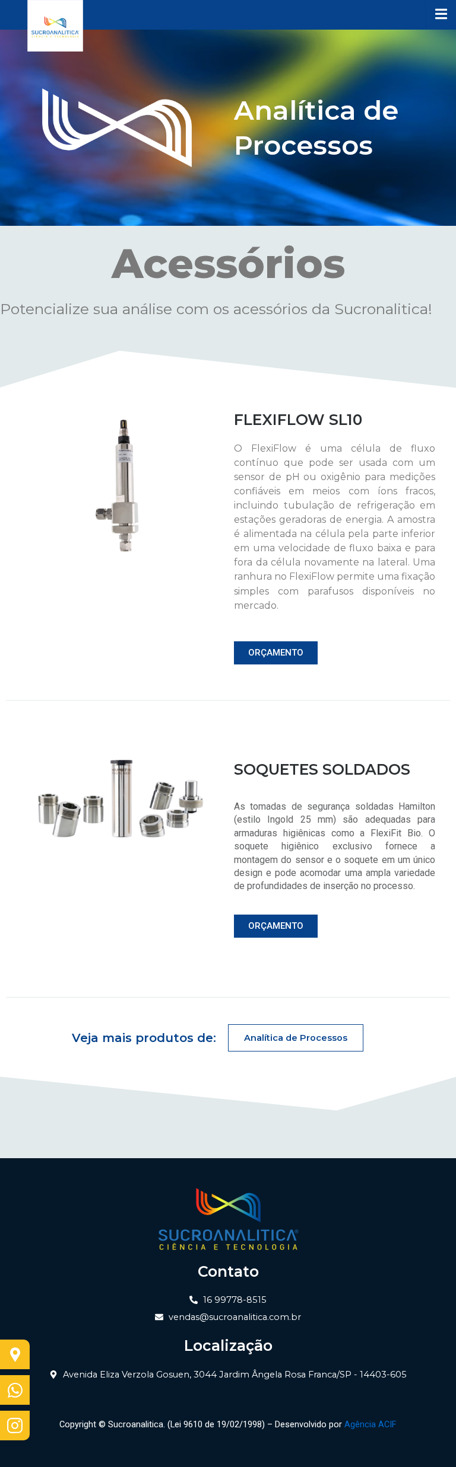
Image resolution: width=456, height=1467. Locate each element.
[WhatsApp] (15, 1390)
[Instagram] (15, 1425)
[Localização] (15, 1354)
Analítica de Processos (295, 1038)
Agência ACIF (370, 1424)
